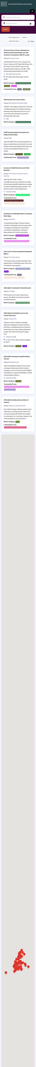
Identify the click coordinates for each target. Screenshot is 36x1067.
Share (32, 41)
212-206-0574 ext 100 (13, 74)
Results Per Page (14, 41)
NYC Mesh (11, 291)
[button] (6, 973)
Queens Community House (16, 405)
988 (7, 119)
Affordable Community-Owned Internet (17, 288)
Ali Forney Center (13, 58)
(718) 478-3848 (11, 337)
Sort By (24, 37)
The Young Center (14, 257)
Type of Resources (13, 37)
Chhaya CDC (12, 319)
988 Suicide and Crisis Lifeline (14, 99)
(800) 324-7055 (11, 378)
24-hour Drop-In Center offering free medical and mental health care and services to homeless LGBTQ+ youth (16, 53)
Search (5, 29)
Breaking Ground (13, 362)
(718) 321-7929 (11, 192)
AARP (10, 138)
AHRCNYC (11, 219)
